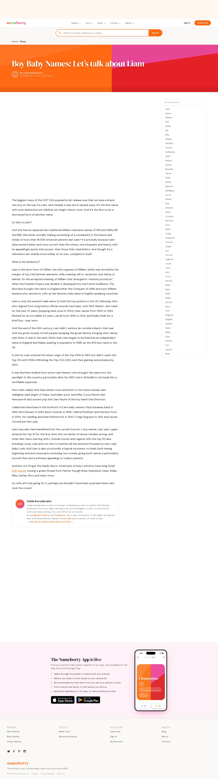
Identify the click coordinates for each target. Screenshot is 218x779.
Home (15, 41)
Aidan (168, 298)
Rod (167, 203)
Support (61, 773)
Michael (169, 169)
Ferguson (170, 238)
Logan (168, 246)
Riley (167, 353)
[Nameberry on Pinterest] (19, 751)
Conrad (169, 242)
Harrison (169, 220)
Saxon (168, 113)
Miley (168, 332)
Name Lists (64, 731)
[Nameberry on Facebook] (13, 751)
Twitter (46, 515)
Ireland (168, 323)
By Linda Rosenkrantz (31, 73)
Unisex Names (14, 741)
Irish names (19, 471)
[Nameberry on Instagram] (24, 751)
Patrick (168, 281)
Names (74, 23)
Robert (168, 160)
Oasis (168, 328)
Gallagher (170, 190)
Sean (167, 293)
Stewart (169, 208)
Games (128, 23)
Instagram (35, 515)
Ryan (167, 289)
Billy (167, 135)
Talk (69, 518)
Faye (167, 336)
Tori (167, 345)
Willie (168, 126)
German (169, 143)
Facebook (60, 515)
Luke (167, 268)
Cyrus (168, 195)
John (167, 156)
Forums (114, 23)
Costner (169, 216)
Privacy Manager (47, 773)
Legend (169, 259)
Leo (167, 250)
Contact (166, 741)
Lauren (168, 349)
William (168, 117)
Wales (168, 182)
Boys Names (13, 736)
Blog (164, 731)
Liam (167, 109)
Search (155, 33)
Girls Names (13, 731)
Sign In (187, 23)
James (168, 165)
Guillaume (170, 152)
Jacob (168, 173)
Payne (168, 199)
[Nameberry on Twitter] (8, 751)
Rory (167, 306)
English (168, 319)
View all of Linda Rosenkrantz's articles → (51, 522)
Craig (168, 233)
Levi (167, 272)
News (100, 23)
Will (167, 122)
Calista (168, 341)
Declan (168, 302)
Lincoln (169, 255)
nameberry (18, 763)
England (169, 315)
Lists (87, 23)
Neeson (169, 186)
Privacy (34, 773)
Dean (167, 229)
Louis (168, 276)
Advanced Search (68, 736)
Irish (167, 311)
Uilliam (168, 139)
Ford (167, 225)
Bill (166, 130)
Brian (167, 285)
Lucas (168, 263)
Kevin (168, 212)
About (165, 736)
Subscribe (202, 23)
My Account (116, 741)
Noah (167, 177)
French (168, 147)
